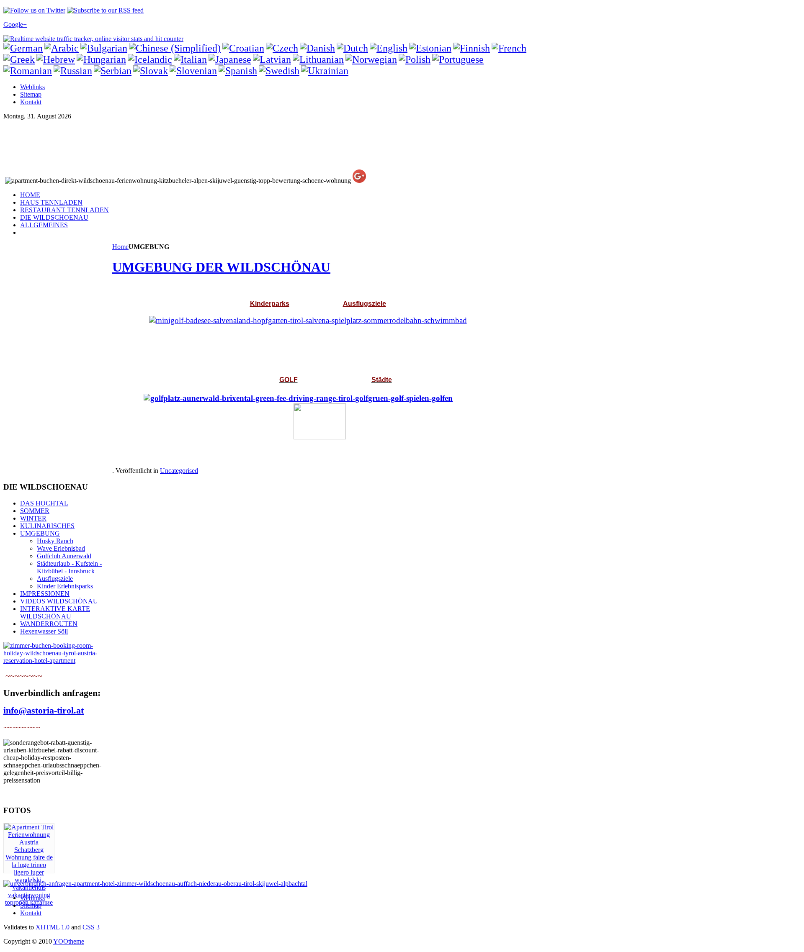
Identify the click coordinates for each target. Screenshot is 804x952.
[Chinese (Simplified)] (175, 48)
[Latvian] (272, 59)
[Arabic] (61, 48)
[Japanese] (230, 59)
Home (120, 246)
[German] (23, 48)
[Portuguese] (458, 59)
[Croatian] (243, 48)
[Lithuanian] (318, 59)
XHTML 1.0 (53, 927)
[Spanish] (238, 71)
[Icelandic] (150, 59)
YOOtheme (68, 941)
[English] (388, 48)
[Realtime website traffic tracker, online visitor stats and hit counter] (93, 38)
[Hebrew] (55, 59)
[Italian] (190, 59)
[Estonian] (430, 48)
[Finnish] (471, 48)
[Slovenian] (193, 71)
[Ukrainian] (324, 71)
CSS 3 (91, 927)
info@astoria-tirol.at (43, 710)
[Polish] (414, 59)
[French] (509, 48)
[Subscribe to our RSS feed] (105, 10)
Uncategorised (179, 470)
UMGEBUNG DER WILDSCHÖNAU (221, 267)
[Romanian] (27, 71)
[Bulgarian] (103, 48)
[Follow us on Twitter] (34, 10)
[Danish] (317, 48)
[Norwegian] (371, 59)
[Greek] (19, 59)
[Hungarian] (101, 59)
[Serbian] (112, 71)
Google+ (15, 24)
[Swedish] (279, 71)
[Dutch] (352, 48)
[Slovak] (150, 71)
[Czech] (282, 48)
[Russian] (73, 71)
